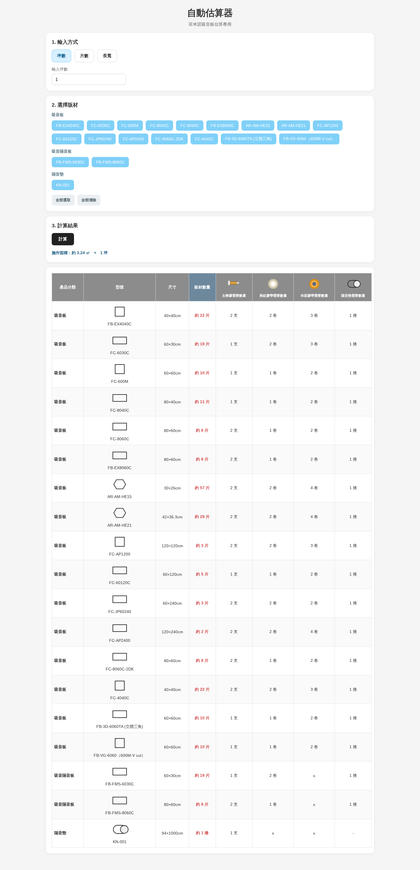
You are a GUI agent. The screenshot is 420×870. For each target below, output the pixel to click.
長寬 (107, 55)
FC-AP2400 (133, 139)
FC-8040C (159, 125)
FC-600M (130, 125)
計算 (63, 238)
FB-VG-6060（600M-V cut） (309, 138)
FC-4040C (204, 139)
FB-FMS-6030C (70, 162)
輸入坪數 (60, 69)
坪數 (61, 55)
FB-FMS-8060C (110, 162)
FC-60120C (66, 139)
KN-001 (63, 185)
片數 (84, 55)
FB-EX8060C (222, 125)
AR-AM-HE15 (258, 125)
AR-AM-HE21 (293, 125)
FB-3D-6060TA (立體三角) (248, 138)
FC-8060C (189, 125)
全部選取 (63, 200)
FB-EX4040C (68, 125)
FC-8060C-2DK (169, 139)
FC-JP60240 (100, 139)
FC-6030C (100, 125)
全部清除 (88, 200)
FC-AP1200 (327, 125)
